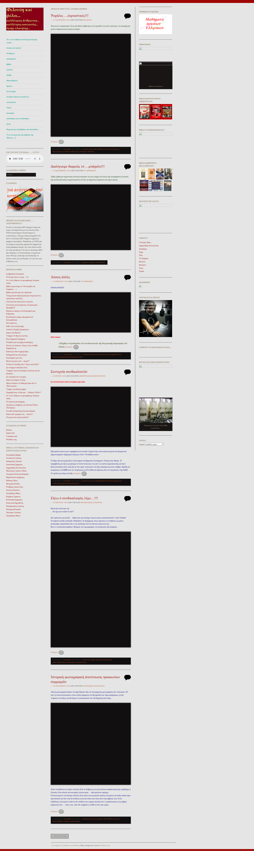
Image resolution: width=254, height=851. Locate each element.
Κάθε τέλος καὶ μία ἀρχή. (15, 326)
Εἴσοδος (9, 430)
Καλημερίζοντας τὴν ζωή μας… (17, 355)
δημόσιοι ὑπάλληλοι (89, 262)
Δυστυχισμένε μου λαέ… (15, 358)
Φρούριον (142, 265)
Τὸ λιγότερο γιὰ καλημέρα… (16, 402)
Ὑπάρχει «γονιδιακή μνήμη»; (16, 389)
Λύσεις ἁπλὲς (60, 277)
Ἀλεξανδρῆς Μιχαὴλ (13, 455)
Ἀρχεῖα (141, 445)
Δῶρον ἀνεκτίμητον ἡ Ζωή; (15, 380)
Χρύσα (141, 271)
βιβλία (8, 64)
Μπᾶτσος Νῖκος (11, 481)
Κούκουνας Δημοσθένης (14, 503)
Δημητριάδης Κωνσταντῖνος (105, 481)
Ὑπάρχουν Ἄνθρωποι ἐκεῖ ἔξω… (17, 336)
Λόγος (8, 108)
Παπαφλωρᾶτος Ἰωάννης (15, 506)
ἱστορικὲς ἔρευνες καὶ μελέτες (17, 97)
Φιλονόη (87, 20)
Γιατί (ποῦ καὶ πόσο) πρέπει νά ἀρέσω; (19, 302)
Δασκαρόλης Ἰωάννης (14, 461)
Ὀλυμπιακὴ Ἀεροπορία (90, 354)
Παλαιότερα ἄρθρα (59, 836)
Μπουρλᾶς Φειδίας (13, 484)
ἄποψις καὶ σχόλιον (13, 48)
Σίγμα (141, 252)
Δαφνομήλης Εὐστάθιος (96, 149)
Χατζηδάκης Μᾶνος (13, 493)
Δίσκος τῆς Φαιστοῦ (13, 333)
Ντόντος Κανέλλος (13, 490)
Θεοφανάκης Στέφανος (91, 502)
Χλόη (141, 268)
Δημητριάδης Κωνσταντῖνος (16, 468)
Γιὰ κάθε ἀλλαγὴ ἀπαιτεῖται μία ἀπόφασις (20, 411)
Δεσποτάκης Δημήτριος (14, 465)
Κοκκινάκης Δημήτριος (14, 500)
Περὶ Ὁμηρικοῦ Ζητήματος (15, 339)
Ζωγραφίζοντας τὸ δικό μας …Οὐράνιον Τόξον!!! (23, 392)
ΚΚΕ (108, 819)
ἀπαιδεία (85, 149)
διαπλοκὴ (93, 819)
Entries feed (10, 433)
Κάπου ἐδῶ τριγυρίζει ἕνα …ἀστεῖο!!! (19, 414)
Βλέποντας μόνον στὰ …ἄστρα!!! (18, 361)
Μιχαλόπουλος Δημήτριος (15, 477)
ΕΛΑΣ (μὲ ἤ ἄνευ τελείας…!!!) (17, 277)
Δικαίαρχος (143, 249)
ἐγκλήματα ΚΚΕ (102, 819)
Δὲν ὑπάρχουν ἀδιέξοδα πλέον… (17, 368)
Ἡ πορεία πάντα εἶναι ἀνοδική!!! (17, 417)
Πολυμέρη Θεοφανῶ (13, 509)
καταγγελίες (11, 102)
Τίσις (141, 255)
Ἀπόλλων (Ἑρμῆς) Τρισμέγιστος (17, 329)
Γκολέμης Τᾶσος (145, 242)
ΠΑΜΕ (59, 821)
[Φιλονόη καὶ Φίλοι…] (25, 31)
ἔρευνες (9, 86)
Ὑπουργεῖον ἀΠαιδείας (87, 151)
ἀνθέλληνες (99, 659)
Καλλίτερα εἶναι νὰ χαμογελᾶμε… (18, 352)
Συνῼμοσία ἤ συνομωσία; (15, 274)
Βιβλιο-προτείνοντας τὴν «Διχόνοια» (19, 292)
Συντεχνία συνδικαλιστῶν (69, 371)
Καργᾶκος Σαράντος (13, 497)
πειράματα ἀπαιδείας (62, 151)
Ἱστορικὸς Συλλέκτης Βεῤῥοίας (17, 474)
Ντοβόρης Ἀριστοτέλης (14, 487)
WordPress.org (11, 440)
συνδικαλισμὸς (74, 151)
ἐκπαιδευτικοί (108, 149)
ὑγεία (8, 124)
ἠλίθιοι (59, 662)
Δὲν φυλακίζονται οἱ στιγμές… (17, 377)
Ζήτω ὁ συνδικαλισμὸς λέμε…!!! (74, 498)
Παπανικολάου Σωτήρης (107, 354)
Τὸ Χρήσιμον (90, 171)
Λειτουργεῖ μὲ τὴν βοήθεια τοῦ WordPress (66, 845)
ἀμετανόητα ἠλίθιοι (89, 659)
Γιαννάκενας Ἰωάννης (13, 458)
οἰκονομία (10, 113)
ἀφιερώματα (11, 59)
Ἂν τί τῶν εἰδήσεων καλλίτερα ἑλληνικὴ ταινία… (21, 41)
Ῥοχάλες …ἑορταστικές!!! (69, 16)
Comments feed (11, 436)
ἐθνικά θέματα (11, 81)
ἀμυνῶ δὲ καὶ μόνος (89, 481)
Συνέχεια (56, 141)
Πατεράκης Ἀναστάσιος (94, 686)
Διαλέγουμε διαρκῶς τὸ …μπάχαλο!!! (78, 166)
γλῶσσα (9, 70)
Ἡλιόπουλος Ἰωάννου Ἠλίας (16, 471)
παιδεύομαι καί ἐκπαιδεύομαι (17, 119)
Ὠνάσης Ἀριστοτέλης (75, 357)
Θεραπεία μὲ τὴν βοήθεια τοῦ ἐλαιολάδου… (23, 129)
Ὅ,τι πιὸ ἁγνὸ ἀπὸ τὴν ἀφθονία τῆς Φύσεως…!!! (19, 136)
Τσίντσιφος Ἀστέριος (13, 512)
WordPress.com (105, 845)
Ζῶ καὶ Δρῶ (11, 91)
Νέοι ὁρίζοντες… (12, 323)
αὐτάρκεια (10, 53)
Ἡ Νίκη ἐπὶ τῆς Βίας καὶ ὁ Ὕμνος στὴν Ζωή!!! (22, 364)
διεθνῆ (8, 75)
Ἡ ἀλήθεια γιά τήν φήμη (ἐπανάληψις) (19, 342)
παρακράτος (66, 821)
